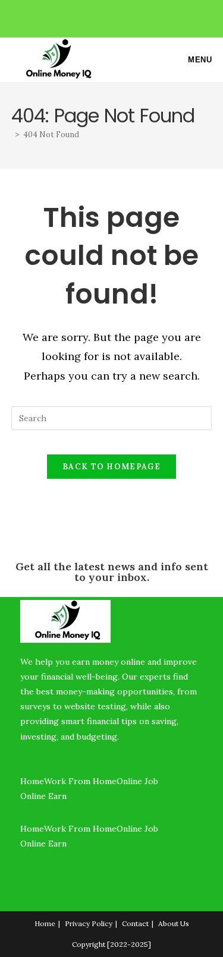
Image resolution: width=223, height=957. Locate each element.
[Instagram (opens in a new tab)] (127, 17)
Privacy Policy (88, 923)
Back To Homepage (111, 467)
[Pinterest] (23, 885)
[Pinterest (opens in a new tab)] (113, 17)
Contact (135, 923)
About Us (173, 923)
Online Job (139, 781)
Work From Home (80, 781)
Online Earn (44, 796)
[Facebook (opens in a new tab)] (99, 17)
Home (32, 781)
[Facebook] (23, 870)
